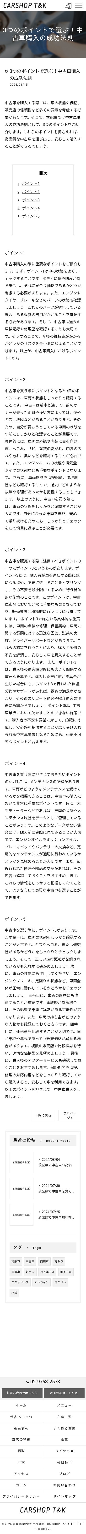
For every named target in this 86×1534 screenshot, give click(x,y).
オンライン (41, 1282)
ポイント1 (31, 183)
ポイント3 (31, 200)
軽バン (30, 1272)
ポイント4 (31, 208)
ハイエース (47, 1272)
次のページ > (69, 1115)
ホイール (66, 1272)
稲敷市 (15, 1261)
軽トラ (58, 1261)
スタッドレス (20, 1282)
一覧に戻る (43, 1115)
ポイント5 (31, 216)
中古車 (30, 1261)
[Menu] (78, 5)
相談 (14, 1293)
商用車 (44, 1261)
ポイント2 (31, 191)
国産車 (15, 1272)
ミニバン (60, 1282)
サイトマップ (64, 1496)
